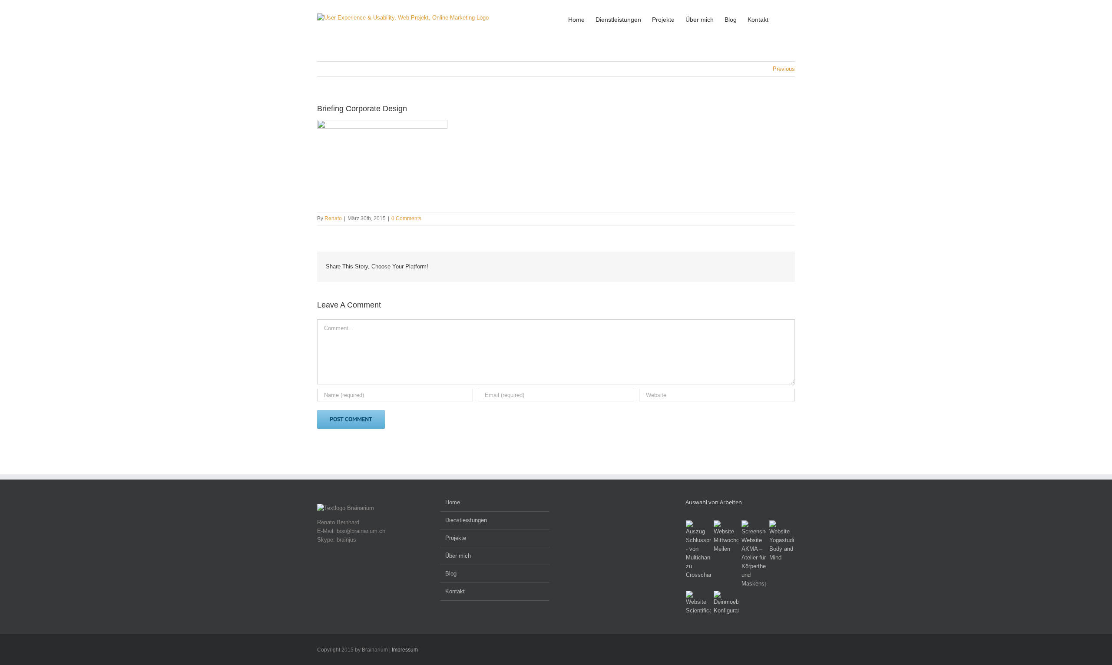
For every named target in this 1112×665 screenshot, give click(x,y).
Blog (451, 573)
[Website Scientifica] (698, 602)
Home (452, 502)
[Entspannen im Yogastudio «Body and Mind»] (782, 541)
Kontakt (455, 591)
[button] (781, 18)
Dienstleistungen (466, 520)
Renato (333, 218)
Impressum (405, 650)
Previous (784, 69)
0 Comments (406, 218)
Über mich (458, 556)
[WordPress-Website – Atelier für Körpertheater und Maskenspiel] (754, 554)
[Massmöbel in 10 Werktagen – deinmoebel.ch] (726, 602)
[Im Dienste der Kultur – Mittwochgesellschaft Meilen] (726, 537)
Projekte (455, 538)
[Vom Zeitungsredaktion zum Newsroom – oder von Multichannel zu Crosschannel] (698, 550)
